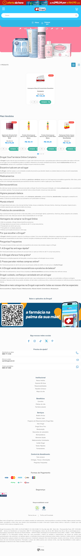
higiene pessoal (71, 520)
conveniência (7, 522)
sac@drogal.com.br (75, 531)
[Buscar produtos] (76, 15)
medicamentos (40, 520)
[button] (3, 9)
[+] (37, 102)
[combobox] (40, 15)
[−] (31, 102)
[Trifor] (40, 2)
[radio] (73, 65)
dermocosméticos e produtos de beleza (56, 520)
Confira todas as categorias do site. (14, 524)
